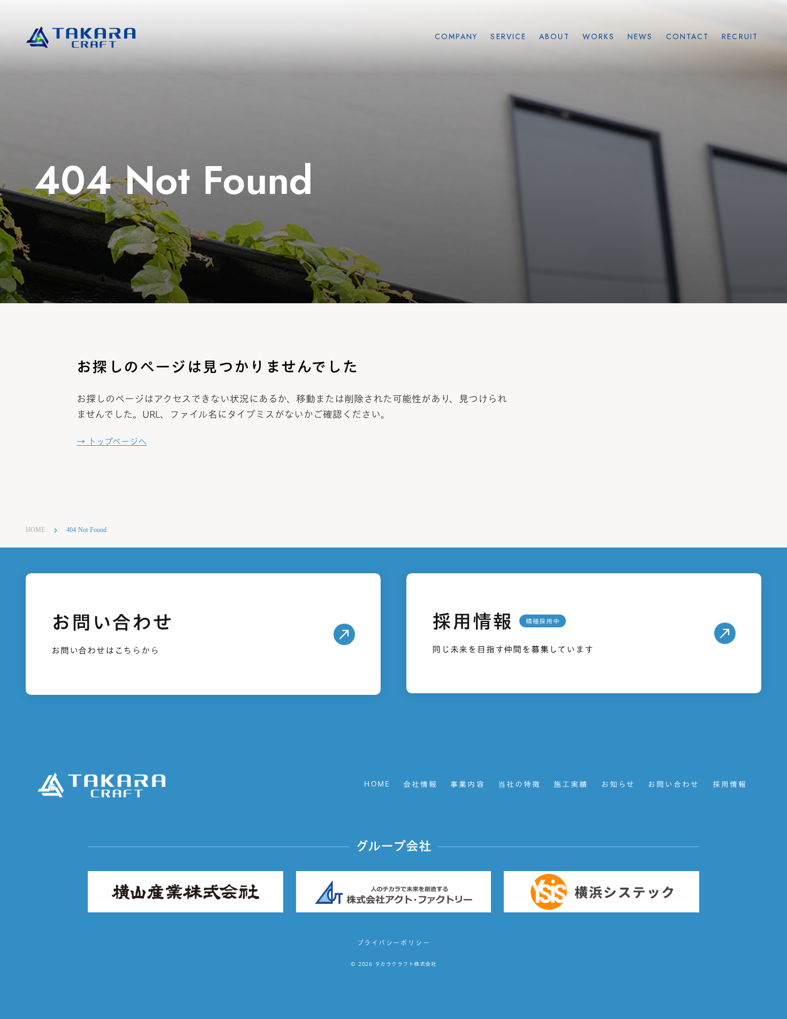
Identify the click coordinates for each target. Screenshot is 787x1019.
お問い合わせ (674, 785)
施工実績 (571, 785)
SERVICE (508, 37)
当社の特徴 (519, 785)
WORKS (598, 37)
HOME (35, 530)
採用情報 (730, 785)
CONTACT (687, 37)
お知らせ (618, 785)
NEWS (640, 37)
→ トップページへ (112, 442)
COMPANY (456, 37)
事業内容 (467, 785)
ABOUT (554, 37)
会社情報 (420, 785)
